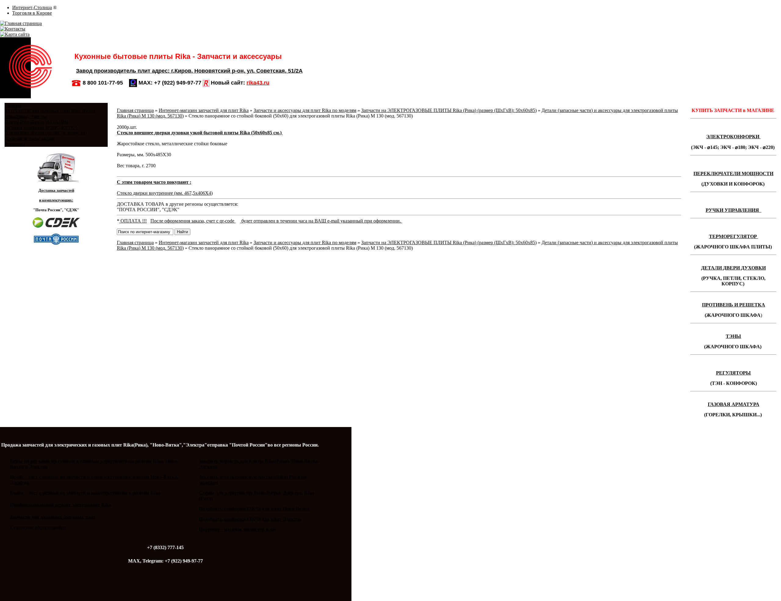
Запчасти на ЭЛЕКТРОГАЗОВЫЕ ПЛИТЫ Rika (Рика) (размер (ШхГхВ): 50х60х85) (449, 110)
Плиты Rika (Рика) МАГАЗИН (36, 122)
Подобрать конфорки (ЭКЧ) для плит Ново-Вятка (254, 508)
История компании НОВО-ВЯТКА (41, 127)
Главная (13, 105)
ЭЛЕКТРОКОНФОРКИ (733, 136)
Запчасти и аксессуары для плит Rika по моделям (305, 110)
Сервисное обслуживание (38, 527)
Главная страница (135, 110)
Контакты (15, 144)
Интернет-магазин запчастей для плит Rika (204, 110)
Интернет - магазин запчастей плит (237, 529)
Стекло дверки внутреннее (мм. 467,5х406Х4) (165, 193)
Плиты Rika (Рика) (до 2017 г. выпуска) (46, 133)
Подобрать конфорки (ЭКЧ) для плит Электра (250, 519)
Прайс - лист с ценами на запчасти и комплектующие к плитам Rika (85, 492)
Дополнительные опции (30, 138)
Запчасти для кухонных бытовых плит (53, 517)
